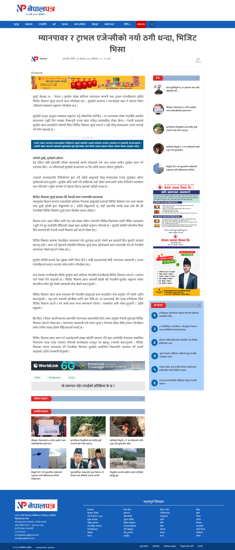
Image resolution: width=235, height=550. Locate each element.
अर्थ (54, 24)
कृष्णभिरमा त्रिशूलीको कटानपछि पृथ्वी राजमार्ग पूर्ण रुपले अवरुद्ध (85, 442)
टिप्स (162, 526)
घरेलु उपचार (128, 532)
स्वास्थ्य (65, 24)
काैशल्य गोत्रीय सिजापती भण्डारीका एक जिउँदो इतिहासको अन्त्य (178, 341)
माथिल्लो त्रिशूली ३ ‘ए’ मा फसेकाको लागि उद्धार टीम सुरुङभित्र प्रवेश (126, 442)
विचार (89, 536)
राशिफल (199, 532)
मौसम (198, 536)
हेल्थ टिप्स (127, 510)
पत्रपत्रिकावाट (92, 529)
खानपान (127, 513)
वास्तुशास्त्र (164, 516)
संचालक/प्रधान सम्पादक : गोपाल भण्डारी (30, 522)
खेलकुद (95, 24)
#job (37, 378)
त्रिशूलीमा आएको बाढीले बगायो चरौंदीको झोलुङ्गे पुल (126, 474)
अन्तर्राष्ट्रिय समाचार (94, 526)
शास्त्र (162, 519)
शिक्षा (198, 510)
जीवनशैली (128, 516)
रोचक (198, 516)
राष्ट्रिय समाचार (92, 523)
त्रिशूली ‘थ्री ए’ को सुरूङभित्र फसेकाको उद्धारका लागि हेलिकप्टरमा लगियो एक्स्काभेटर (46, 476)
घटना (162, 536)
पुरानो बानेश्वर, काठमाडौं (24, 528)
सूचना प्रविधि (129, 519)
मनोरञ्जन (109, 24)
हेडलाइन (90, 510)
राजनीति (42, 24)
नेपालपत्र (43, 59)
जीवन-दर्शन (164, 510)
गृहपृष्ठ (16, 24)
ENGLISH (141, 24)
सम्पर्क (200, 546)
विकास (199, 523)
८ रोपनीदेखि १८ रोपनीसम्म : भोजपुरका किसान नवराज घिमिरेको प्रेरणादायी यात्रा (178, 328)
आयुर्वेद (126, 536)
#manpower (54, 378)
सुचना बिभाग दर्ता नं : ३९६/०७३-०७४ (29, 525)
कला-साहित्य (79, 24)
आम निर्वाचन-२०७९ (95, 516)
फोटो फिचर (200, 529)
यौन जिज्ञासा (128, 529)
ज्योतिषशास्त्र (165, 513)
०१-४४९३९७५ (20, 532)
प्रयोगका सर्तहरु (170, 546)
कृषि (198, 513)
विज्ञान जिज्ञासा (129, 523)
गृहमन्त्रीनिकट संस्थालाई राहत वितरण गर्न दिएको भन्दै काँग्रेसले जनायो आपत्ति (87, 474)
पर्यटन (198, 519)
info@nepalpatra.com (25, 538)
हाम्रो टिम (156, 546)
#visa (71, 378)
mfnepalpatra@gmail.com (27, 535)
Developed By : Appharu (45, 547)
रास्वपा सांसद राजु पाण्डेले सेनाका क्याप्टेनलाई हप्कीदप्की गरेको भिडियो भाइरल (177, 368)
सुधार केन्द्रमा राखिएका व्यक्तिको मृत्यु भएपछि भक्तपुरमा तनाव (178, 355)
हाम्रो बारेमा (144, 546)
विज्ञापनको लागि (186, 546)
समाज (162, 532)
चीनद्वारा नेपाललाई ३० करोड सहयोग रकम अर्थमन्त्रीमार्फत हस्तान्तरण (48, 442)
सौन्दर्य (162, 529)
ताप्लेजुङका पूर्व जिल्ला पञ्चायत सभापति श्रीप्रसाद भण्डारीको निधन (179, 314)
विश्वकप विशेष (92, 513)
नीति (161, 523)
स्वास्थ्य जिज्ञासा (130, 526)
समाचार (29, 24)
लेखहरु (90, 532)
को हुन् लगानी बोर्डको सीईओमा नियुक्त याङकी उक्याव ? (178, 382)
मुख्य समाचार (92, 519)
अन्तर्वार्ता (199, 526)
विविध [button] (126, 24)
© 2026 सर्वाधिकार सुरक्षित (22, 547)
